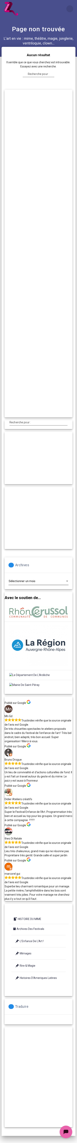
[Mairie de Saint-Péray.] (24, 685)
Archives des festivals (30, 928)
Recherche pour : (38, 74)
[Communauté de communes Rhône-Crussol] (38, 612)
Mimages (25, 953)
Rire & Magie (27, 965)
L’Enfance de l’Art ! (32, 941)
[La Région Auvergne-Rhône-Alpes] (38, 646)
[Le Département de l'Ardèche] (29, 675)
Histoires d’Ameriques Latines (38, 977)
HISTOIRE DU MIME (29, 919)
